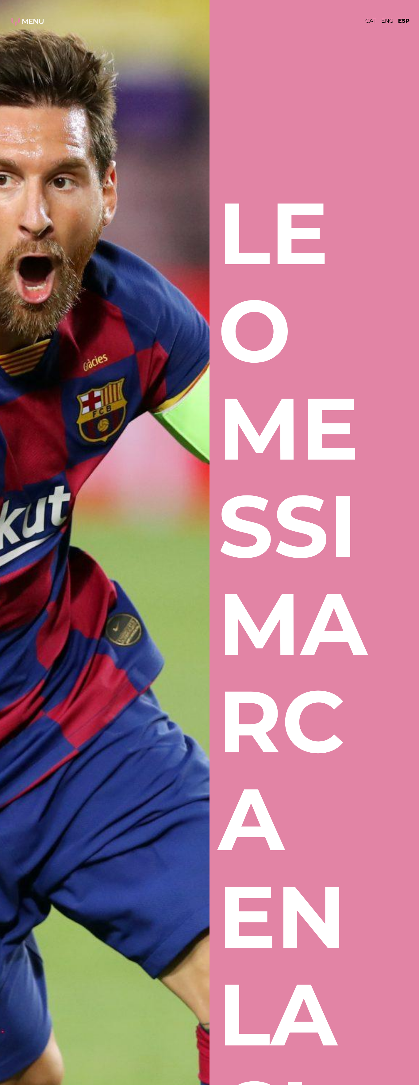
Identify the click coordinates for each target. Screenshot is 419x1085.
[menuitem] (373, 21)
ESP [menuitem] (403, 20)
